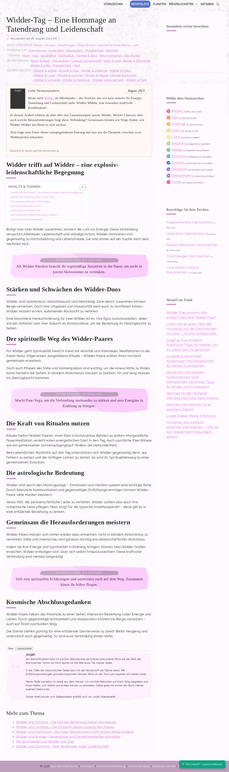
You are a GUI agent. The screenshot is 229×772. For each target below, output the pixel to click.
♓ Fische (185, 182)
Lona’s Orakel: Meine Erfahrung (191, 416)
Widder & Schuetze (47, 80)
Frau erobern (61, 61)
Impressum (87, 766)
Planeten (159, 4)
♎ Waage (187, 150)
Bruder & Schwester (136, 61)
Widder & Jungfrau (70, 75)
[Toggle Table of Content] (81, 187)
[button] (218, 4)
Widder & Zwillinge (94, 70)
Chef (77, 65)
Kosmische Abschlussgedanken (27, 219)
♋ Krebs (182, 130)
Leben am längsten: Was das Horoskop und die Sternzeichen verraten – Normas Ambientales (191, 328)
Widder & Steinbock (76, 80)
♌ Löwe (182, 137)
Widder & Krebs (120, 70)
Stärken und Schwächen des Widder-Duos (32, 197)
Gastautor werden (164, 766)
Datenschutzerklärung (111, 766)
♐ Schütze (189, 163)
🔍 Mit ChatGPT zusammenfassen (202, 764)
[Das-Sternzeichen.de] (32, 4)
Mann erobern (40, 61)
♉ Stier (181, 117)
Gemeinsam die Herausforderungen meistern (34, 215)
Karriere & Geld (87, 55)
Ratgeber (207, 4)
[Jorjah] (16, 661)
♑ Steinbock (189, 169)
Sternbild (112, 50)
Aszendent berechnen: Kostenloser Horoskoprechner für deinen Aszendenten (190, 361)
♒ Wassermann (190, 175)
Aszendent (56, 50)
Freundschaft (62, 65)
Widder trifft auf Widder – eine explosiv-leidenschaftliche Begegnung (47, 192)
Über (10, 648)
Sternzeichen (113, 4)
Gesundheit (48, 55)
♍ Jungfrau (188, 143)
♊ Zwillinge (184, 124)
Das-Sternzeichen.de (64, 766)
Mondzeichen (94, 50)
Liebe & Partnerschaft (86, 61)
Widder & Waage (96, 75)
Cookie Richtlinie (139, 766)
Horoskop (23, 45)
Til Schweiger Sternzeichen (188, 256)
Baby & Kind (112, 61)
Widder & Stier (69, 70)
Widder (49, 98)
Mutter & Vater (41, 65)
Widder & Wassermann (108, 80)
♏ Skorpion (189, 156)
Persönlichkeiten (181, 4)
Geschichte (132, 55)
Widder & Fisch (136, 80)
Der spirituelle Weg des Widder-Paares (31, 201)
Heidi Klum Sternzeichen (185, 233)
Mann (26, 55)
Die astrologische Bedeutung (25, 210)
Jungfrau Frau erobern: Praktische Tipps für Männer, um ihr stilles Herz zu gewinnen (192, 345)
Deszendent (74, 50)
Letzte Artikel (24, 648)
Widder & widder (45, 70)
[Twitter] (18, 666)
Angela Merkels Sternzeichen (189, 222)
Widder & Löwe (44, 75)
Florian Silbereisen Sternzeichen (192, 245)
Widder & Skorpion (124, 75)
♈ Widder (184, 111)
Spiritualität (66, 55)
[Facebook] (13, 666)
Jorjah (30, 654)
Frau (35, 55)
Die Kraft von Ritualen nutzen (26, 206)
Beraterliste (140, 4)
